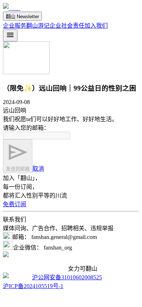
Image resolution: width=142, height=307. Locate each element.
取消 (38, 169)
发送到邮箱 (17, 169)
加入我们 (96, 26)
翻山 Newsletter (22, 16)
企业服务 (14, 26)
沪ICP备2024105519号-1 (33, 286)
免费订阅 (14, 204)
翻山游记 (38, 26)
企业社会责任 (67, 26)
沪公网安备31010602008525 (67, 277)
